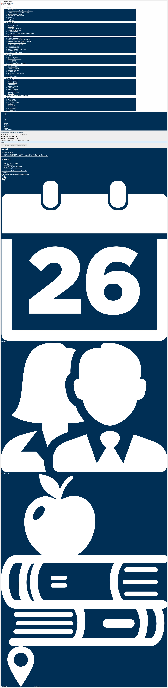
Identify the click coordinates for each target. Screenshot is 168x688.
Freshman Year (12, 71)
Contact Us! (11, 94)
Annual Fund (11, 99)
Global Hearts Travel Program (16, 73)
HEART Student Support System (17, 49)
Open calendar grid (21, 145)
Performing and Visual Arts (15, 44)
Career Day (11, 87)
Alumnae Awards (12, 83)
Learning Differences (13, 46)
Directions (37, 686)
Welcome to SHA (13, 9)
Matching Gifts (12, 108)
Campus (10, 17)
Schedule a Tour (8, 165)
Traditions (10, 75)
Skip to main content (6, 1)
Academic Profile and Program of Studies (19, 41)
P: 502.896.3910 (28, 154)
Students (6, 125)
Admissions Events (13, 25)
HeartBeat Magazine (13, 92)
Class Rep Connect (13, 89)
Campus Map (8, 129)
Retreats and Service (13, 68)
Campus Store (11, 19)
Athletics (10, 55)
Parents (6, 123)
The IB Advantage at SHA (15, 38)
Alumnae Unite (12, 91)
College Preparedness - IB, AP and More (19, 39)
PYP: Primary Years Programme (13, 168)
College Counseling (13, 47)
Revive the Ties (12, 84)
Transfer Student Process (14, 30)
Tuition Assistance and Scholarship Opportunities (21, 33)
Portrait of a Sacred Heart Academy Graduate (20, 11)
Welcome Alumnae (13, 80)
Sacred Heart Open (13, 62)
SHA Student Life (13, 67)
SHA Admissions (12, 24)
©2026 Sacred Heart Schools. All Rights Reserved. (15, 174)
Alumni (6, 128)
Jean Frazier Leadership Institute (17, 43)
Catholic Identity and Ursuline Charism (18, 12)
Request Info (11, 35)
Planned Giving (12, 107)
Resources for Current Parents (16, 15)
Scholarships (11, 105)
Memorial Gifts (12, 110)
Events (2, 142)
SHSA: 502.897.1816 (42, 156)
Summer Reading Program (15, 52)
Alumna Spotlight (13, 81)
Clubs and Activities (13, 70)
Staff (5, 126)
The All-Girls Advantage (14, 28)
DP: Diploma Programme (11, 163)
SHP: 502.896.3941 (30, 156)
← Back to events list (8, 145)
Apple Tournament (13, 57)
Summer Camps (12, 76)
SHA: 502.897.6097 (6, 156)
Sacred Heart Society (13, 102)
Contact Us (11, 20)
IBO (4, 178)
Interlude (10, 104)
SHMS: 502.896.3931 (18, 156)
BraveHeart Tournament (14, 59)
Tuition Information (13, 31)
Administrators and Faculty (15, 14)
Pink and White (12, 60)
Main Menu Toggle (6, 4)
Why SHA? (11, 27)
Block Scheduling (13, 50)
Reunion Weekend (13, 86)
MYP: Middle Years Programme (13, 166)
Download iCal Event (23, 140)
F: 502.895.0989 (37, 154)
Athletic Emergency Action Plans (17, 63)
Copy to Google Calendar (8, 140)
